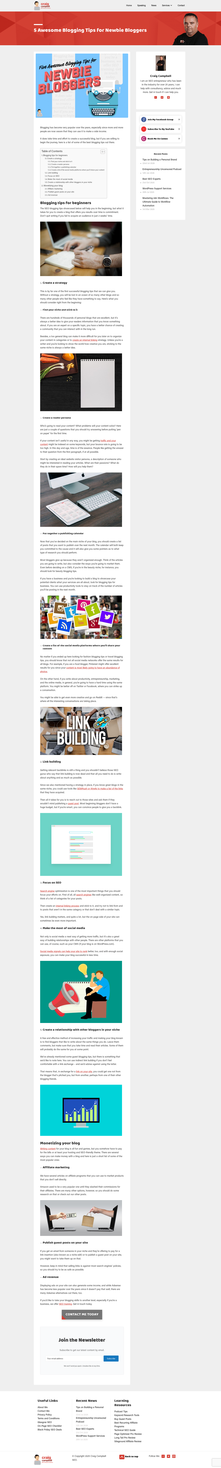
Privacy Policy (45, 1415)
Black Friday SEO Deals (50, 1430)
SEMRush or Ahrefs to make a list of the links (100, 789)
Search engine (47, 891)
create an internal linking (85, 340)
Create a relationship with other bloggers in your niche (70, 182)
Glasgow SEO (45, 1422)
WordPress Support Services (156, 189)
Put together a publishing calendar (63, 167)
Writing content (48, 1149)
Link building (53, 173)
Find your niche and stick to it (61, 161)
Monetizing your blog (53, 186)
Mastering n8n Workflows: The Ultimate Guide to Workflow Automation (157, 202)
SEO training (65, 1304)
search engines (83, 895)
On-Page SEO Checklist (50, 1426)
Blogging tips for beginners (55, 156)
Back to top (131, 1457)
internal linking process (67, 906)
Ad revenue (53, 195)
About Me (43, 1407)
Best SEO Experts (151, 179)
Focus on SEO (53, 176)
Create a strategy (54, 159)
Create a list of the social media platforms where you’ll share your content (77, 170)
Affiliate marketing (55, 189)
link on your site (84, 1072)
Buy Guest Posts (122, 1419)
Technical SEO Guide (124, 1430)
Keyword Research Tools (126, 1415)
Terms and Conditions (49, 1419)
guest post (73, 804)
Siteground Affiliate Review (127, 1442)
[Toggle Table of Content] (101, 152)
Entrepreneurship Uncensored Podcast (161, 169)
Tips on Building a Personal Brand (159, 160)
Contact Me (43, 1411)
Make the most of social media (60, 179)
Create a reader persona (60, 164)
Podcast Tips (121, 1412)
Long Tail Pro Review (124, 1438)
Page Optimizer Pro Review (128, 1434)
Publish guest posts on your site (61, 192)
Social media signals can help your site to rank (63, 952)
